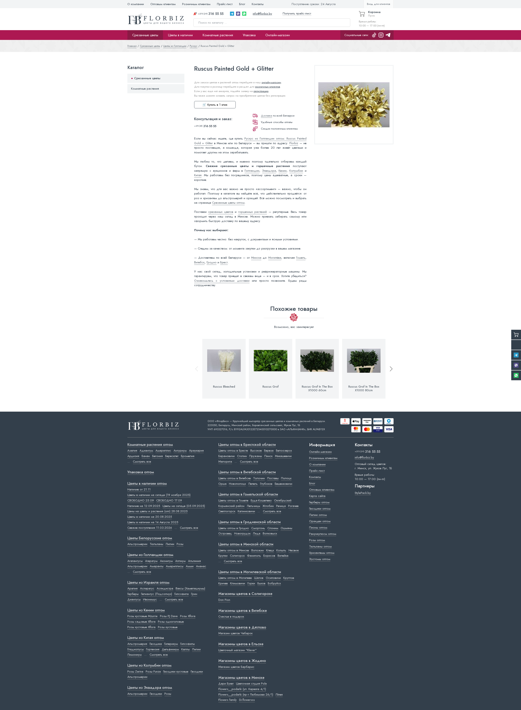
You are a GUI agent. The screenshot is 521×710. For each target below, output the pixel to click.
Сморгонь (258, 528)
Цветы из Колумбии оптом (149, 665)
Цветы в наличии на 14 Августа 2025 (152, 522)
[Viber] (238, 14)
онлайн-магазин (271, 82)
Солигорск (237, 555)
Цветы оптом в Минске (233, 550)
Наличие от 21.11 (139, 489)
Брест (224, 262)
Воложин (257, 550)
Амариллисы (174, 566)
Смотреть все (142, 461)
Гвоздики (197, 671)
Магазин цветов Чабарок (235, 633)
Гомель (300, 257)
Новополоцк (237, 483)
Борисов (269, 555)
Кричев (223, 583)
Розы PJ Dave (169, 616)
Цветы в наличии (180, 35)
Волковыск (270, 533)
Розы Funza (153, 671)
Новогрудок (242, 533)
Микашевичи (283, 456)
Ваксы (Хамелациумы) (190, 588)
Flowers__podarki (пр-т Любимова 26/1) (245, 694)
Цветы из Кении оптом (146, 610)
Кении (283, 170)
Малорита (225, 461)
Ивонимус (150, 599)
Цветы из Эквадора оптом (149, 687)
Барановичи (226, 456)
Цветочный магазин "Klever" (237, 650)
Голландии (252, 170)
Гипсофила (181, 594)
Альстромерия (137, 644)
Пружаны (255, 456)
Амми (190, 566)
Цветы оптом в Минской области (245, 544)
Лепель (253, 483)
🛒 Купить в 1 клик (214, 104)
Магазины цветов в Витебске (242, 610)
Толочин (259, 478)
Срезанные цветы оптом (228, 202)
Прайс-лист (225, 4)
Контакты (258, 4)
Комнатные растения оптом (150, 444)
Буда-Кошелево (261, 500)
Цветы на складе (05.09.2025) (184, 506)
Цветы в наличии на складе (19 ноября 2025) (158, 495)
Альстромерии (137, 544)
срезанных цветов (220, 212)
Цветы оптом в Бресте (233, 450)
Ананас (201, 566)
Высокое (256, 450)
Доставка (266, 116)
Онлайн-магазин (277, 35)
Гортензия (152, 649)
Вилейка (283, 555)
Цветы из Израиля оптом (148, 582)
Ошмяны (286, 528)
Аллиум (180, 561)
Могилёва (274, 257)
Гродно (212, 262)
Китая (197, 175)
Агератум (151, 561)
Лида (256, 533)
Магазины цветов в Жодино (242, 660)
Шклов (258, 578)
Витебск (199, 262)
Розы (180, 544)
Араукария (196, 450)
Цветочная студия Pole (251, 683)
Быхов (261, 583)
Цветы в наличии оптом (147, 483)
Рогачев (293, 506)
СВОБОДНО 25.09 (140, 500)
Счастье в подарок (231, 616)
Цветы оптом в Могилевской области (249, 572)
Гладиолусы (135, 649)
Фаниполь (254, 555)
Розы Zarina (135, 671)
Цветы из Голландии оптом (150, 555)
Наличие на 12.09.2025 (143, 506)
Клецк (270, 550)
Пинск (268, 456)
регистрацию (261, 91)
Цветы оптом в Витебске (234, 478)
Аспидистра (165, 588)
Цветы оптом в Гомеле (233, 500)
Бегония (157, 456)
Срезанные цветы (145, 35)
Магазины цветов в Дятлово (242, 627)
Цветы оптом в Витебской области (247, 472)
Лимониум (134, 654)
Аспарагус (147, 588)
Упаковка (249, 35)
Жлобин (268, 506)
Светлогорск (226, 511)
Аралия (132, 588)
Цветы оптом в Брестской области (247, 444)
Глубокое (266, 483)
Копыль (281, 550)
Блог (242, 4)
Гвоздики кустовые (175, 671)
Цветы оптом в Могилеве (235, 578)
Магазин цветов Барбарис (236, 667)
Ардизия (133, 456)
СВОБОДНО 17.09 (169, 500)
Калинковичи (246, 511)
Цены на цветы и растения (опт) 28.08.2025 (157, 511)
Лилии (170, 544)
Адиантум (146, 450)
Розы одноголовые (171, 621)
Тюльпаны (156, 544)
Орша (222, 483)
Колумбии (296, 170)
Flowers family (227, 700)
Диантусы (134, 599)
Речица (281, 506)
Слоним (272, 528)
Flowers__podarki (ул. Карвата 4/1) (242, 689)
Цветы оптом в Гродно (233, 528)
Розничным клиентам (196, 4)
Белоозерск (284, 450)
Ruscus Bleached (224, 386)
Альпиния (194, 561)
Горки (251, 583)
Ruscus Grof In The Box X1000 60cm (317, 388)
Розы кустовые (167, 627)
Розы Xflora (187, 616)
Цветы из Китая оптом (145, 637)
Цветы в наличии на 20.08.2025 (149, 516)
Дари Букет (226, 683)
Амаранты (156, 566)
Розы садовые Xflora (141, 621)
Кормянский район (231, 506)
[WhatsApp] (244, 14)
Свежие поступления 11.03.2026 (149, 527)
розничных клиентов (267, 87)
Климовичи (237, 583)
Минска (256, 257)
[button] (389, 369)
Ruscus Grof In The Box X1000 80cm (363, 388)
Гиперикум (171, 644)
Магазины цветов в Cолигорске (245, 593)
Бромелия (187, 456)
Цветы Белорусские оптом (149, 538)
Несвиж (294, 550)
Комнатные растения (217, 35)
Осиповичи (273, 578)
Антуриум (180, 450)
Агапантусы (135, 561)
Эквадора (269, 170)
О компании (135, 4)
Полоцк (286, 478)
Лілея (279, 694)
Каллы (185, 649)
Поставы (273, 478)
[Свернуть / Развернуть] (179, 78)
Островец (225, 533)
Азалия (132, 450)
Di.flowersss (247, 700)
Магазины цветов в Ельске (240, 644)
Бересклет (171, 456)
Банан (146, 456)
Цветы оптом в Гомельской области (248, 494)
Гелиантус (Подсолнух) (156, 594)
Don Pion (224, 600)
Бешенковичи (283, 483)
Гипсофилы (187, 644)
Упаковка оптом (140, 472)
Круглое (288, 578)
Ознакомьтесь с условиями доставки (222, 280)
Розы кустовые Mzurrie (142, 616)
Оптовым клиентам (163, 4)
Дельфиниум (170, 649)
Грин (194, 594)
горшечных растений (252, 212)
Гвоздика (156, 644)
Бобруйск (274, 583)
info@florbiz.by (262, 13)
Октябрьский (282, 500)
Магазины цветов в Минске (241, 677)
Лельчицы (253, 506)
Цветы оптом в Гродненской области (249, 522)
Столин (242, 456)
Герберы (133, 594)
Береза (269, 450)
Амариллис (163, 450)
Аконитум (166, 561)
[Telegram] (232, 14)
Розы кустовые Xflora (141, 627)
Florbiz (293, 143)
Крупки (223, 555)
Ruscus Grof (271, 386)
